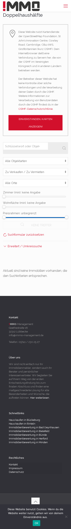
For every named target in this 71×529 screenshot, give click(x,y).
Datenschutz (16, 471)
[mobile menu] (65, 6)
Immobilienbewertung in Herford (28, 438)
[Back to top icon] (35, 502)
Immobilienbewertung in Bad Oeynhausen (34, 427)
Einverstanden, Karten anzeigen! (35, 122)
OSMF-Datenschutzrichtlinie (35, 108)
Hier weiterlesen (39, 397)
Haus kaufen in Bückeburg (24, 419)
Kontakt (13, 464)
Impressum (15, 468)
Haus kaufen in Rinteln (22, 423)
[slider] (4, 196)
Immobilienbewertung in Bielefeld (29, 431)
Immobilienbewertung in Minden (28, 442)
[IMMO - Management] (21, 6)
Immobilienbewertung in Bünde (28, 434)
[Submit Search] (64, 148)
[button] (22, 246)
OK (36, 523)
